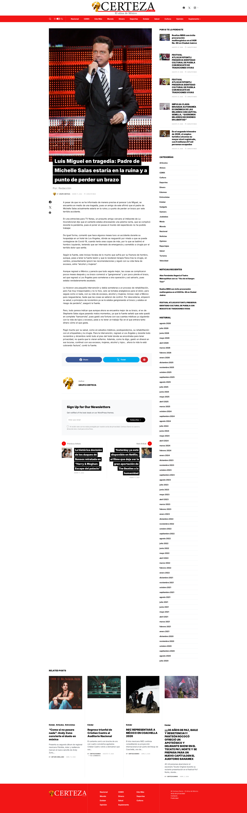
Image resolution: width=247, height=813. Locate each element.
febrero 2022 (165, 568)
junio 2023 (164, 489)
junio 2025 (164, 392)
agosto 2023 (165, 480)
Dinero (162, 187)
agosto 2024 (165, 421)
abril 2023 (164, 499)
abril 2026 (164, 343)
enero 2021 (164, 631)
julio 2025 (164, 387)
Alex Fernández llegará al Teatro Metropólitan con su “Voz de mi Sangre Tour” (177, 278)
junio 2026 (164, 333)
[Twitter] (189, 7)
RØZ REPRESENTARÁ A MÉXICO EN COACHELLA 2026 (141, 733)
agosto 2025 (165, 382)
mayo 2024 (164, 436)
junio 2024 (164, 431)
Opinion (163, 241)
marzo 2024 (165, 445)
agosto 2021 (165, 597)
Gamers (163, 212)
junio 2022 (164, 548)
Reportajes (164, 246)
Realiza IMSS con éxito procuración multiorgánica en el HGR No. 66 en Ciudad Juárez (184, 39)
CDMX (162, 173)
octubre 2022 (165, 529)
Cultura (163, 177)
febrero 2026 (165, 353)
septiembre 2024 (167, 416)
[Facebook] (184, 7)
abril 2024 (164, 441)
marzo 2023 (165, 504)
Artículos (164, 163)
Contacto (174, 796)
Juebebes (164, 217)
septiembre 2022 (167, 533)
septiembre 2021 (167, 592)
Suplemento (123, 805)
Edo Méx (140, 792)
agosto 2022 (165, 538)
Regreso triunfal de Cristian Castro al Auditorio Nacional (99, 733)
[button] (50, 19)
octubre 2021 (165, 587)
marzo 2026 (165, 348)
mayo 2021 (164, 612)
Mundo (163, 226)
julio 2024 (164, 426)
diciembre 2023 (166, 460)
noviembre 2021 (167, 582)
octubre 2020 (165, 646)
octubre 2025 (165, 372)
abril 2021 (164, 617)
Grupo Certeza (87, 385)
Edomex (163, 192)
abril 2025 (164, 401)
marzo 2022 (165, 563)
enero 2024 (165, 455)
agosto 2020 (165, 656)
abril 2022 (164, 558)
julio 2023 (164, 485)
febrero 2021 (165, 626)
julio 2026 (164, 328)
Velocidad (164, 261)
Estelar (163, 202)
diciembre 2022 (166, 519)
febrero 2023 (165, 509)
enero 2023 (165, 514)
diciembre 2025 (166, 362)
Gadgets (163, 207)
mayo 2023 (164, 494)
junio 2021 (164, 607)
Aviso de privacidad (178, 793)
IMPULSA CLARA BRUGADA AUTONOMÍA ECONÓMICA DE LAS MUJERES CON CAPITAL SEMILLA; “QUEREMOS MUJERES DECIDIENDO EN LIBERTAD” (184, 112)
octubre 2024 (165, 411)
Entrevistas (165, 197)
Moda (162, 221)
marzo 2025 (165, 406)
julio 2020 (164, 661)
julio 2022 (164, 543)
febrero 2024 (165, 450)
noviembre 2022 (167, 524)
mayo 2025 (164, 397)
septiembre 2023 (167, 475)
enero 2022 (165, 573)
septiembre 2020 (167, 651)
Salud (162, 251)
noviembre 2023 (167, 465)
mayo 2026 (164, 338)
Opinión (103, 805)
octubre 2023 (165, 470)
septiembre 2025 (167, 377)
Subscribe (134, 420)
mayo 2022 (164, 553)
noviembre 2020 (167, 641)
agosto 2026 (165, 323)
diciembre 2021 (166, 577)
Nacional (163, 231)
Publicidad (174, 798)
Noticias (163, 236)
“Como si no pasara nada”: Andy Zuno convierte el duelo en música (62, 734)
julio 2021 (164, 602)
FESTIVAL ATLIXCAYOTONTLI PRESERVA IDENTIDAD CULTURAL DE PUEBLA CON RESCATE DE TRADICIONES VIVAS (183, 61)
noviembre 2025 (167, 367)
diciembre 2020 (166, 636)
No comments (95, 755)
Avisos (162, 168)
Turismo (163, 256)
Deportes (164, 182)
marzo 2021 (165, 621)
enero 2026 (165, 357)
